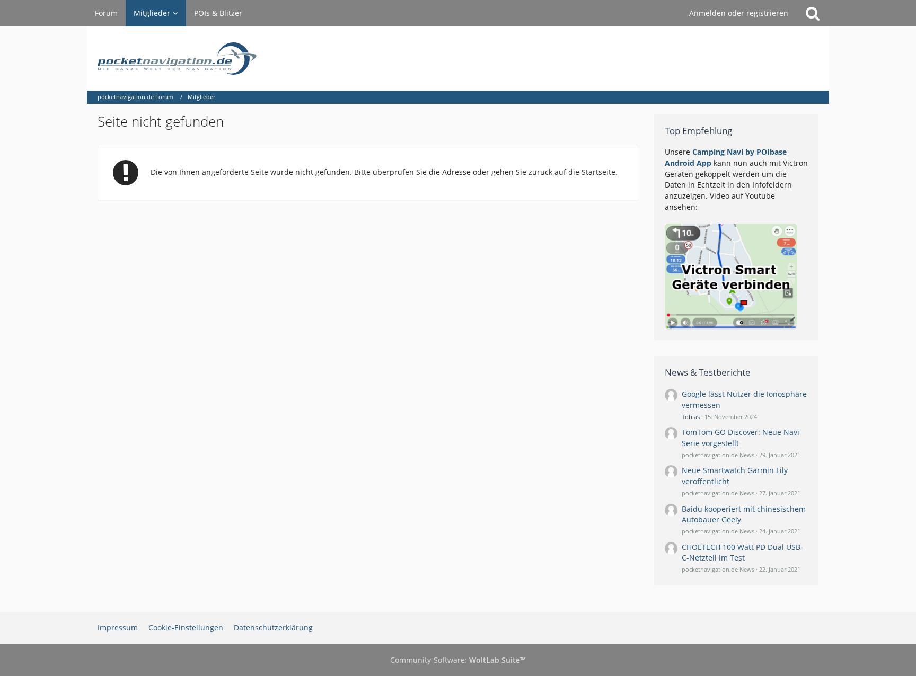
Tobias (691, 417)
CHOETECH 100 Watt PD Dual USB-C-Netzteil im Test (742, 552)
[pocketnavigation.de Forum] (458, 58)
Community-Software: (458, 660)
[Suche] (812, 13)
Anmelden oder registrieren (738, 13)
